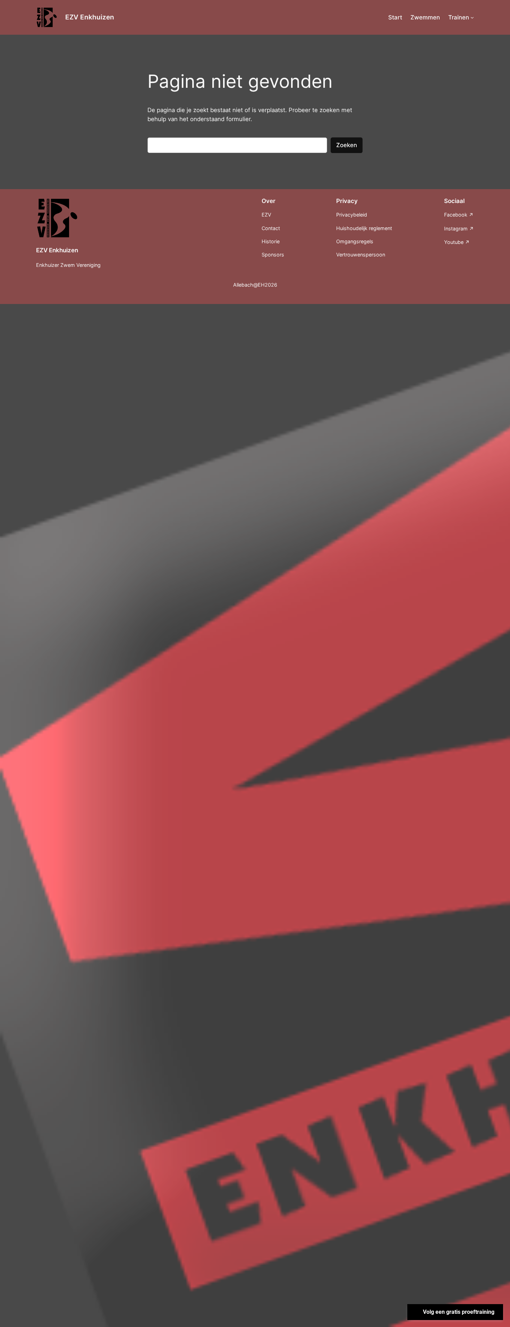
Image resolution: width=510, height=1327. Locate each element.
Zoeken (346, 145)
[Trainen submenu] (472, 17)
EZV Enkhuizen (89, 17)
